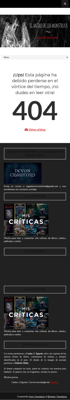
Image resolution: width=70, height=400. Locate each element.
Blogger (54, 382)
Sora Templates (37, 396)
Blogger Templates (57, 396)
